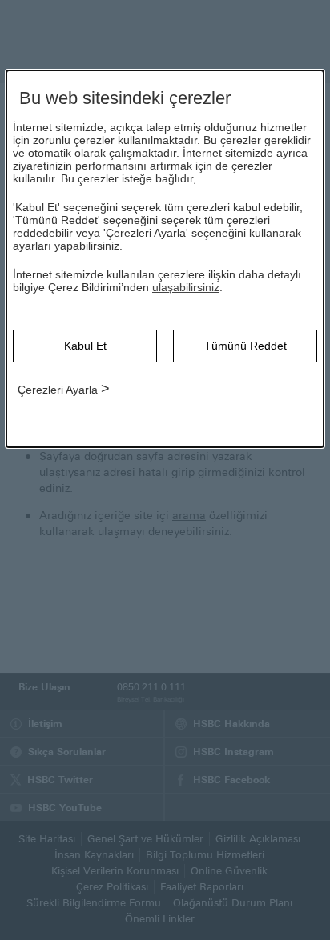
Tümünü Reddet (245, 345)
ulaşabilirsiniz (185, 287)
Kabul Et (85, 345)
